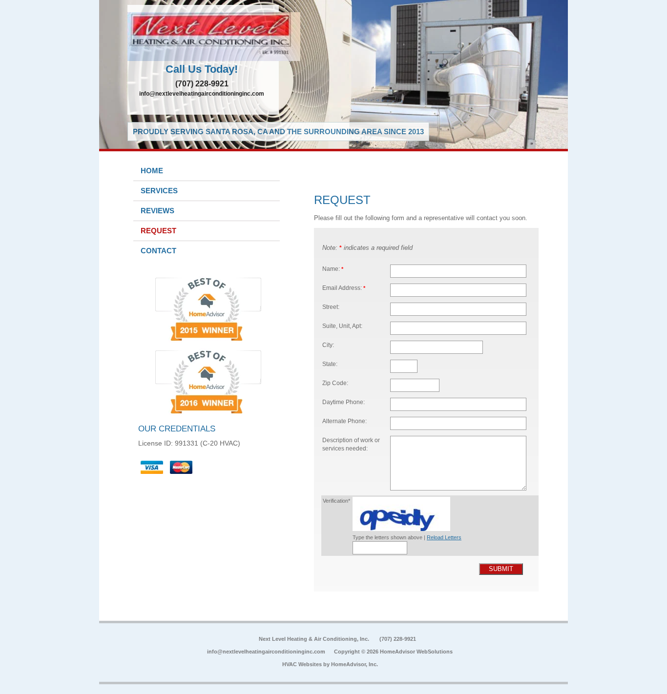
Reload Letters (444, 537)
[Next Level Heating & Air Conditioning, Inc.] (203, 36)
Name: (332, 268)
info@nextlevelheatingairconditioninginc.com (201, 93)
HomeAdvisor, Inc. (354, 664)
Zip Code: (335, 383)
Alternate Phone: (344, 421)
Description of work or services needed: (351, 444)
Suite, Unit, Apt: (342, 326)
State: (329, 364)
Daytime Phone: (343, 402)
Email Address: (343, 288)
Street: (330, 307)
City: (328, 345)
